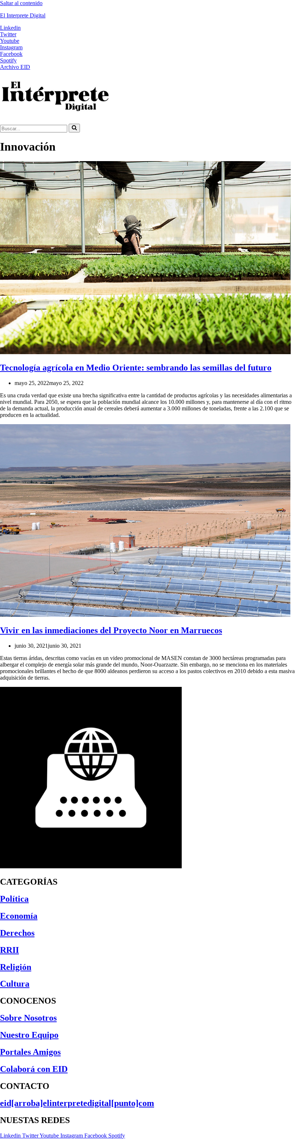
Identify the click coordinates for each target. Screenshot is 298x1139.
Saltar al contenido (21, 3)
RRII (9, 950)
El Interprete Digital (22, 15)
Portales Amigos (30, 1052)
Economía (18, 916)
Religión (15, 967)
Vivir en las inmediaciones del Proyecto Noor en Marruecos (111, 630)
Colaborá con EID (34, 1069)
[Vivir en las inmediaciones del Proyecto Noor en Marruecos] (145, 615)
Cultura (14, 983)
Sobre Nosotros (28, 1018)
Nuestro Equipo (29, 1035)
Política (14, 899)
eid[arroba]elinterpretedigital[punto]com (77, 1103)
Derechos (17, 933)
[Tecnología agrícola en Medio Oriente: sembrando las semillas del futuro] (145, 352)
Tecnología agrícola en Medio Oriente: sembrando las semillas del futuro (135, 367)
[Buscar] (74, 128)
